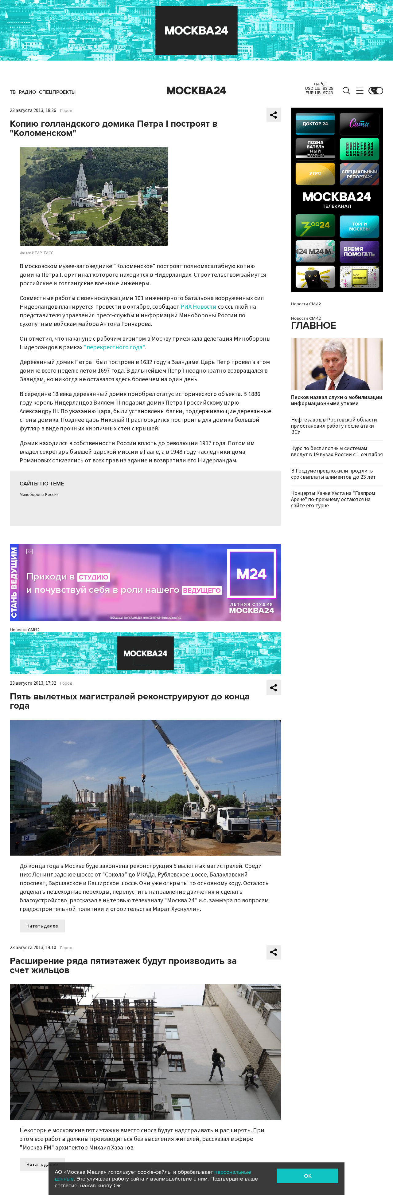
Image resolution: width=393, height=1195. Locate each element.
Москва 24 (196, 90)
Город (66, 111)
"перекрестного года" (114, 347)
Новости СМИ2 (25, 629)
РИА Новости (198, 307)
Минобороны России (39, 495)
